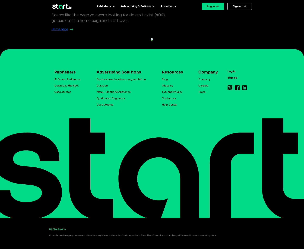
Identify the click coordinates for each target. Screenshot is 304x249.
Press (202, 92)
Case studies (62, 92)
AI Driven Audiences (67, 79)
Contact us (169, 98)
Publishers (104, 6)
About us (167, 6)
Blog (165, 79)
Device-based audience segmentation (121, 79)
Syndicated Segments (111, 98)
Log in (211, 6)
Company (204, 79)
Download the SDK (66, 85)
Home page (59, 29)
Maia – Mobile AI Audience (114, 92)
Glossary (167, 85)
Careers (203, 85)
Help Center (169, 104)
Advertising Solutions (136, 6)
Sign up (237, 6)
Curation (102, 85)
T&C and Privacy (172, 92)
